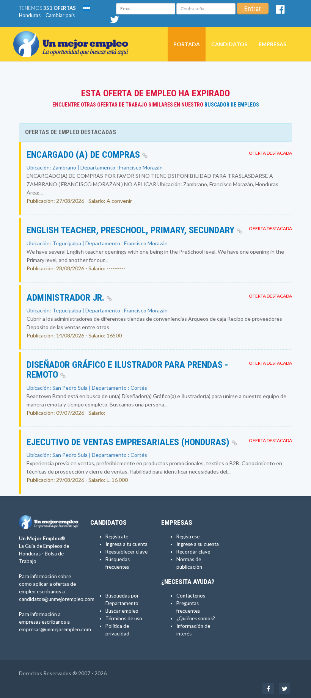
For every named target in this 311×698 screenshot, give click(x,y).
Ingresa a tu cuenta (126, 544)
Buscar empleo (121, 611)
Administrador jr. (67, 297)
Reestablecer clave (126, 552)
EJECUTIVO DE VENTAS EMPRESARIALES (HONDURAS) (129, 442)
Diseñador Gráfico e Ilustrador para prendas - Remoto (127, 369)
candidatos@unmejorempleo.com (56, 599)
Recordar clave (193, 552)
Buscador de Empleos (231, 105)
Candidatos (229, 44)
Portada (186, 44)
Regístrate (116, 536)
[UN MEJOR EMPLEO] (73, 36)
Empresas (272, 44)
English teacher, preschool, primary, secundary (132, 230)
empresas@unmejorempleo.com (55, 629)
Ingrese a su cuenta (197, 544)
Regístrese (187, 536)
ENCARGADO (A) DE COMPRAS (84, 154)
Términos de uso (123, 618)
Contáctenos (190, 596)
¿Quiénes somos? (195, 618)
